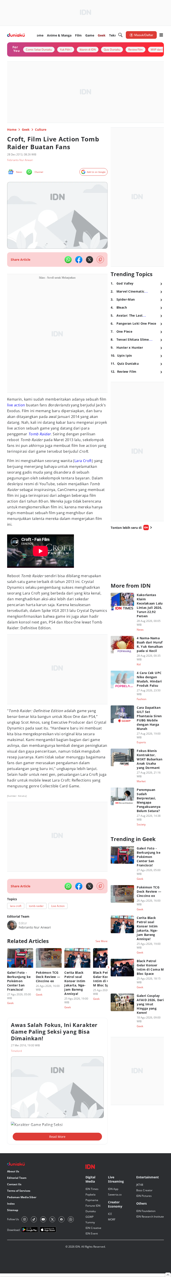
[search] (120, 35)
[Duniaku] (16, 35)
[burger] (161, 35)
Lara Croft (83, 460)
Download (13, 1230)
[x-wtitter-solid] (89, 259)
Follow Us (13, 1219)
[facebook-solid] (78, 259)
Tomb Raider (39, 434)
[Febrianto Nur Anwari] (12, 925)
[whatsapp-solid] (68, 259)
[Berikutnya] (108, 967)
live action (16, 405)
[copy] (100, 259)
